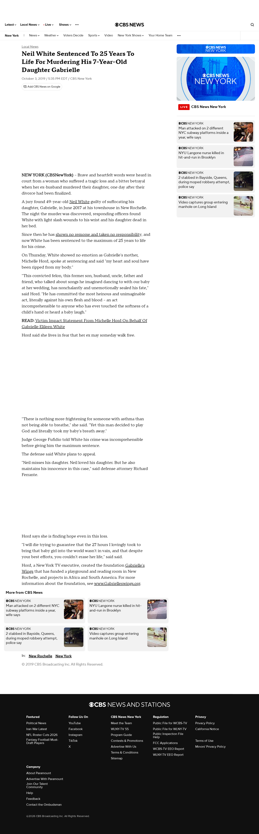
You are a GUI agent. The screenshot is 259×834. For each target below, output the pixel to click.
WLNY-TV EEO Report (168, 754)
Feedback (33, 798)
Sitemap (116, 758)
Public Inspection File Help (168, 735)
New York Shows (130, 35)
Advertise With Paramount (44, 779)
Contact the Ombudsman (44, 804)
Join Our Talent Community (37, 785)
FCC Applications (165, 743)
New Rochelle (40, 656)
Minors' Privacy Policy (210, 746)
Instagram (75, 735)
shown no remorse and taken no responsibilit (97, 234)
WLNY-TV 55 (120, 729)
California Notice (207, 729)
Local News (29, 24)
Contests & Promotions (127, 740)
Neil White (79, 201)
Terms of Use (204, 740)
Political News (36, 723)
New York (12, 36)
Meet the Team (121, 723)
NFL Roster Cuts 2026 (41, 735)
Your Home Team (160, 35)
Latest (10, 24)
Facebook (76, 729)
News (33, 35)
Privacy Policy (205, 723)
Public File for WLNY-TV (170, 729)
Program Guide (121, 735)
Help (29, 793)
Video (108, 35)
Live (48, 25)
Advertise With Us (123, 746)
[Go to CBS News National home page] (129, 25)
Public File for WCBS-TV (170, 723)
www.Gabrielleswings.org (117, 583)
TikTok (73, 740)
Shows (64, 24)
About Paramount (38, 773)
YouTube (75, 723)
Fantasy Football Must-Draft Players (42, 741)
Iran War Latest (36, 729)
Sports (93, 35)
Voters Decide (73, 35)
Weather (50, 35)
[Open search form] (252, 24)
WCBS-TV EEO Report (168, 748)
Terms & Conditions (124, 752)
